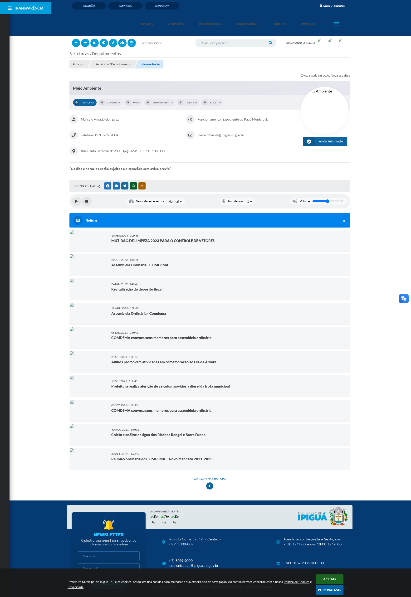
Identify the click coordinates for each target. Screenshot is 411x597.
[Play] (76, 201)
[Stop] (87, 201)
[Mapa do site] (122, 43)
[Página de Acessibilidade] (131, 43)
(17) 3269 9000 (181, 560)
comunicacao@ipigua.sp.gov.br (193, 565)
